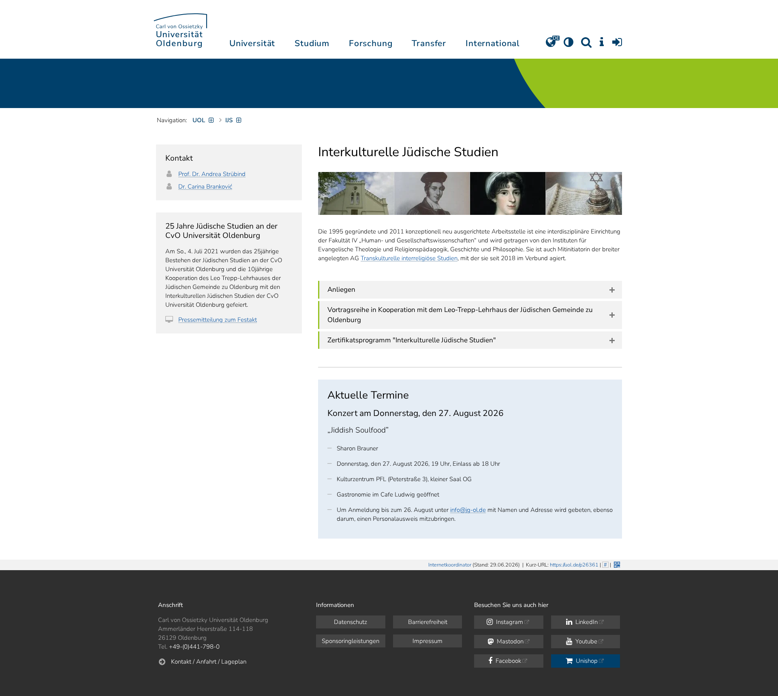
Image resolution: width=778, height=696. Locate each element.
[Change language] (551, 45)
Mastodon (509, 641)
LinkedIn (586, 622)
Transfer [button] (429, 43)
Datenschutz (350, 622)
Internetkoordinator (449, 565)
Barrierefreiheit (427, 622)
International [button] (492, 43)
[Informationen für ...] (601, 45)
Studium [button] (312, 43)
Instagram (508, 622)
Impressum (427, 641)
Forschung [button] (371, 43)
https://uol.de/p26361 (574, 565)
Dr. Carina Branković (205, 186)
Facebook (507, 661)
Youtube (585, 641)
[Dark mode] (568, 45)
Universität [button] (252, 43)
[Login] (617, 45)
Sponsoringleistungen (350, 641)
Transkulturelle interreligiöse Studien (409, 258)
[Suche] (586, 45)
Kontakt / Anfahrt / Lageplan (208, 662)
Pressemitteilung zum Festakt (217, 320)
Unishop (586, 661)
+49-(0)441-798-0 (194, 647)
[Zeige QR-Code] (616, 564)
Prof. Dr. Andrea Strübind (212, 174)
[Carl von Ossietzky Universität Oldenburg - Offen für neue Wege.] (180, 29)
